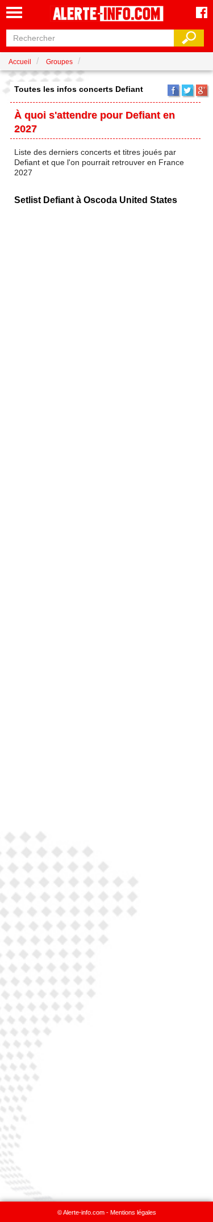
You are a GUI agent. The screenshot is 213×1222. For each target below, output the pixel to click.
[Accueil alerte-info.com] (107, 14)
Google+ (201, 90)
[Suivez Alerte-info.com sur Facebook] (201, 13)
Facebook (173, 90)
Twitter (187, 90)
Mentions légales (133, 1212)
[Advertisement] (106, 704)
